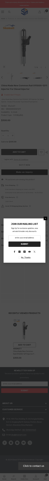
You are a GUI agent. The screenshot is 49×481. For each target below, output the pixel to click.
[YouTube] (29, 251)
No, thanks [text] (26, 258)
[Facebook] (14, 251)
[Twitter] (34, 251)
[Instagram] (19, 251)
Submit (24, 244)
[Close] (45, 218)
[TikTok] (24, 251)
